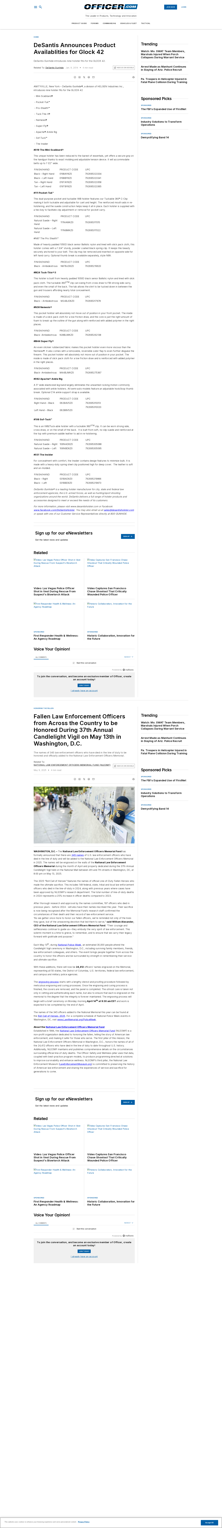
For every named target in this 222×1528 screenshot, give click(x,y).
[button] (36, 7)
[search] (40, 7)
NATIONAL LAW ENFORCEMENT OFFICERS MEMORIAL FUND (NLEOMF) (72, 765)
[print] (133, 77)
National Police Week (69, 944)
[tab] (41, 657)
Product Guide (79, 23)
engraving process (49, 981)
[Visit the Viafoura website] (128, 670)
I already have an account (84, 690)
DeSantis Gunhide (54, 67)
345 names (77, 855)
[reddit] (88, 77)
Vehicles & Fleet (128, 23)
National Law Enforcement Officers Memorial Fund (87, 1030)
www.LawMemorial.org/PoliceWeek (76, 1019)
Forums (95, 23)
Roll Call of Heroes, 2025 (51, 1016)
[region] (84, 663)
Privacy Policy (83, 1522)
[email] (93, 77)
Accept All (209, 1523)
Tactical (145, 23)
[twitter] (84, 77)
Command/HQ (109, 23)
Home (36, 37)
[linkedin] (79, 77)
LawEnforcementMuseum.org (75, 1064)
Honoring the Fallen (43, 708)
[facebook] (75, 77)
